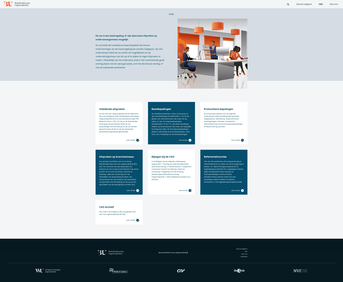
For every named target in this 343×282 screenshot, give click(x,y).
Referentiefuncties (215, 156)
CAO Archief (106, 207)
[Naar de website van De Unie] (239, 270)
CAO (321, 4)
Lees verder (131, 140)
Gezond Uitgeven (241, 249)
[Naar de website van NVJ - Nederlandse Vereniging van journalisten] (301, 270)
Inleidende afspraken (112, 109)
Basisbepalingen (161, 109)
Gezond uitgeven (304, 4)
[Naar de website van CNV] (181, 270)
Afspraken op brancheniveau (116, 156)
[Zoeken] (288, 4)
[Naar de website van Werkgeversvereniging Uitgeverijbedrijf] (47, 270)
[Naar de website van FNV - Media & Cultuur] (118, 270)
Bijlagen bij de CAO (163, 156)
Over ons (334, 4)
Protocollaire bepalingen (218, 109)
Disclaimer (244, 256)
